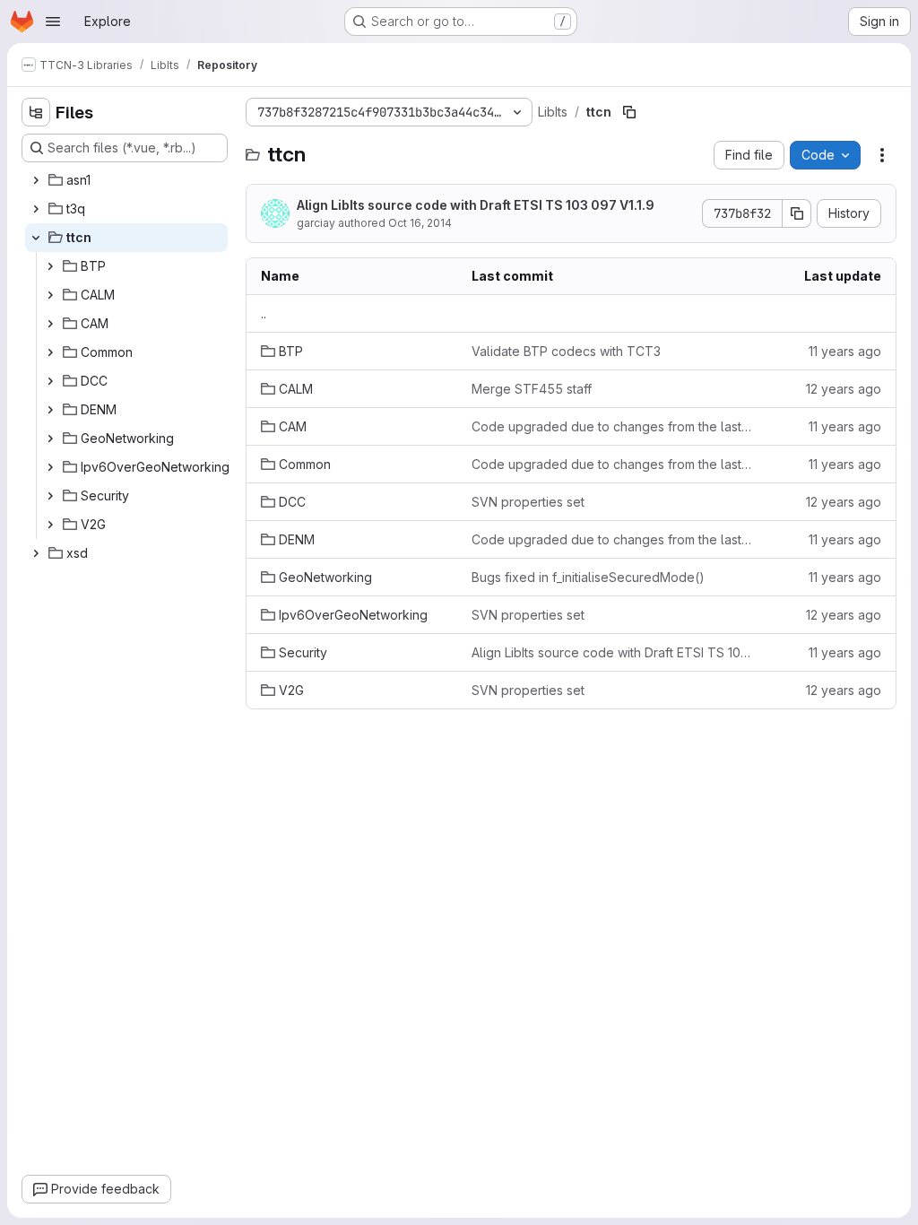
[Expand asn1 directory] (36, 180)
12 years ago (843, 388)
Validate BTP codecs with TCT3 (566, 351)
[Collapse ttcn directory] (36, 237)
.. (263, 313)
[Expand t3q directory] (36, 209)
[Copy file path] (629, 112)
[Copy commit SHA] (797, 213)
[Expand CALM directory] (50, 295)
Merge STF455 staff (532, 388)
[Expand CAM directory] (50, 323)
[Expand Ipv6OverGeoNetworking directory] (50, 467)
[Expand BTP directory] (50, 266)
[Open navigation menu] (53, 21)
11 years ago (845, 351)
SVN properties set (528, 501)
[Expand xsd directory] (36, 553)
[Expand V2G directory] (50, 524)
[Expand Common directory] (50, 352)
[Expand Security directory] (50, 496)
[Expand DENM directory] (50, 410)
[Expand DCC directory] (50, 381)
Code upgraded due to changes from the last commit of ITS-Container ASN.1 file (611, 426)
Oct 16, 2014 (420, 223)
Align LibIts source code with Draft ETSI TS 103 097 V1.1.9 (475, 205)
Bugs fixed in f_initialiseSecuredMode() (588, 577)
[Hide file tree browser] (36, 112)
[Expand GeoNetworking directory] (50, 438)
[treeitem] (126, 180)
